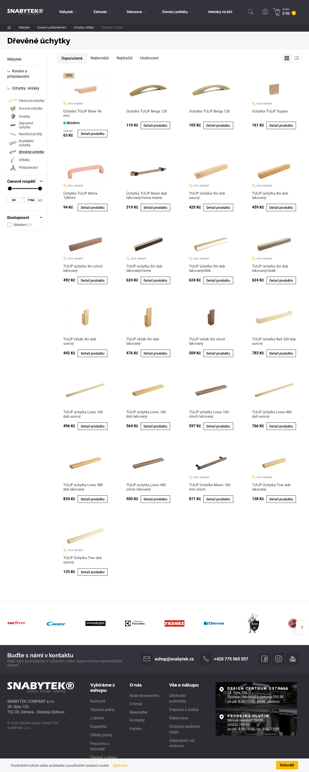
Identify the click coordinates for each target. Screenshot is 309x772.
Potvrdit (287, 765)
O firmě (136, 704)
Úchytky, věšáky (84, 27)
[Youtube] (293, 659)
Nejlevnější (100, 58)
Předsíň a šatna (103, 757)
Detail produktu (93, 134)
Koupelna (98, 726)
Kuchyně (97, 701)
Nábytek (24, 27)
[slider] (9, 188)
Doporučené (72, 58)
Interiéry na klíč (220, 11)
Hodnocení (149, 58)
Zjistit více (120, 765)
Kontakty (137, 720)
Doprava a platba (184, 710)
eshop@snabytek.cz (174, 659)
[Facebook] (265, 659)
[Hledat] (251, 12)
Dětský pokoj (101, 735)
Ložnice (97, 718)
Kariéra (136, 729)
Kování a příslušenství (52, 27)
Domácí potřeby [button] (175, 11)
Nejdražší (125, 58)
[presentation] (302, 627)
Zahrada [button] (100, 11)
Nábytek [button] (66, 11)
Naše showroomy (144, 696)
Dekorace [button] (134, 11)
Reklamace (178, 718)
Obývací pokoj (102, 710)
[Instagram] (279, 659)
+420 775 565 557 (231, 659)
